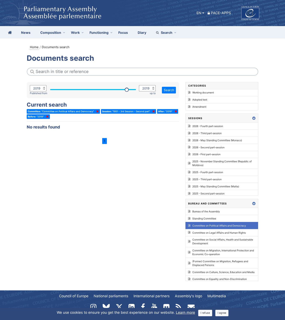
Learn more (185, 312)
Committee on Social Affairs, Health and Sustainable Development (222, 241)
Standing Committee (204, 218)
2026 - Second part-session (208, 147)
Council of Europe (73, 296)
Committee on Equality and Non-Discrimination (219, 279)
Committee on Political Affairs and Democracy (219, 225)
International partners (152, 296)
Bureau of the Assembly (206, 211)
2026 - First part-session (206, 154)
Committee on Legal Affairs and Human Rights (219, 232)
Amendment (199, 106)
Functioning (99, 32)
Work (75, 32)
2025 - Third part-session (207, 179)
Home (34, 47)
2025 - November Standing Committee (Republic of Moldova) (222, 163)
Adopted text (199, 99)
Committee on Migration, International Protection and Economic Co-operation (223, 252)
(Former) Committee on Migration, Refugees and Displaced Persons (220, 263)
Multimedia (216, 296)
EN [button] (199, 13)
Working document (203, 92)
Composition (50, 32)
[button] (254, 118)
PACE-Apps (221, 13)
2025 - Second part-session (208, 193)
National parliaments (111, 296)
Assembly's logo (188, 296)
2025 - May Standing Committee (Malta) (215, 186)
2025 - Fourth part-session (207, 172)
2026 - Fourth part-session (207, 126)
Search (166, 32)
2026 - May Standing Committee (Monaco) (217, 140)
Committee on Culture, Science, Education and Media (223, 272)
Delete (97, 111)
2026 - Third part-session (207, 133)
